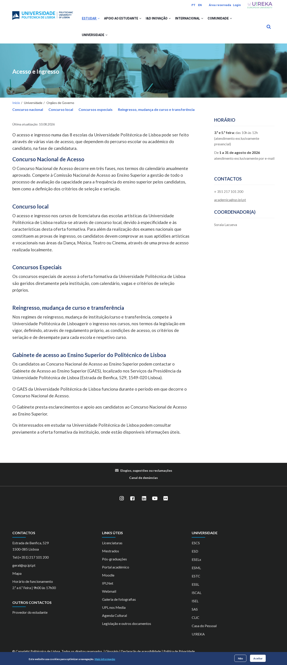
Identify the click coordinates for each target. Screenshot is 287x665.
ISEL (195, 601)
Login (237, 5)
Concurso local (60, 109)
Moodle (108, 575)
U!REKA (198, 634)
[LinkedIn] (144, 498)
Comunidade (218, 18)
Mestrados (110, 551)
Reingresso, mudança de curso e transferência (156, 109)
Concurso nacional (27, 109)
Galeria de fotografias (119, 599)
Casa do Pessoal (204, 626)
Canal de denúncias (143, 478)
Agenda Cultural (114, 615)
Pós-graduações (114, 559)
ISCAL (196, 592)
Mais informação (105, 659)
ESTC (196, 576)
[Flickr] (165, 498)
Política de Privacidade (179, 651)
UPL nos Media (114, 607)
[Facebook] (132, 498)
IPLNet (107, 583)
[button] (99, 18)
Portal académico (115, 567)
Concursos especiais (95, 109)
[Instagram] (121, 498)
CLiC (195, 617)
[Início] (42, 13)
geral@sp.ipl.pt (23, 565)
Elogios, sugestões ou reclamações (146, 470)
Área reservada (220, 5)
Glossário (112, 651)
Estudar (89, 18)
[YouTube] (154, 498)
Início (16, 103)
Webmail (109, 591)
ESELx (196, 559)
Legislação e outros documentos (126, 623)
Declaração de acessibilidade (141, 651)
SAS (195, 609)
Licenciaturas (112, 543)
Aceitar (258, 658)
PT (193, 5)
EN (200, 5)
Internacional (188, 18)
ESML (196, 568)
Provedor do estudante (30, 612)
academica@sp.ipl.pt (230, 200)
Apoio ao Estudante (121, 18)
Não (240, 658)
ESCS (196, 543)
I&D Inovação (157, 18)
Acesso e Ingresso (35, 71)
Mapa (17, 573)
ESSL (195, 584)
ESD (195, 551)
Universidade (93, 35)
